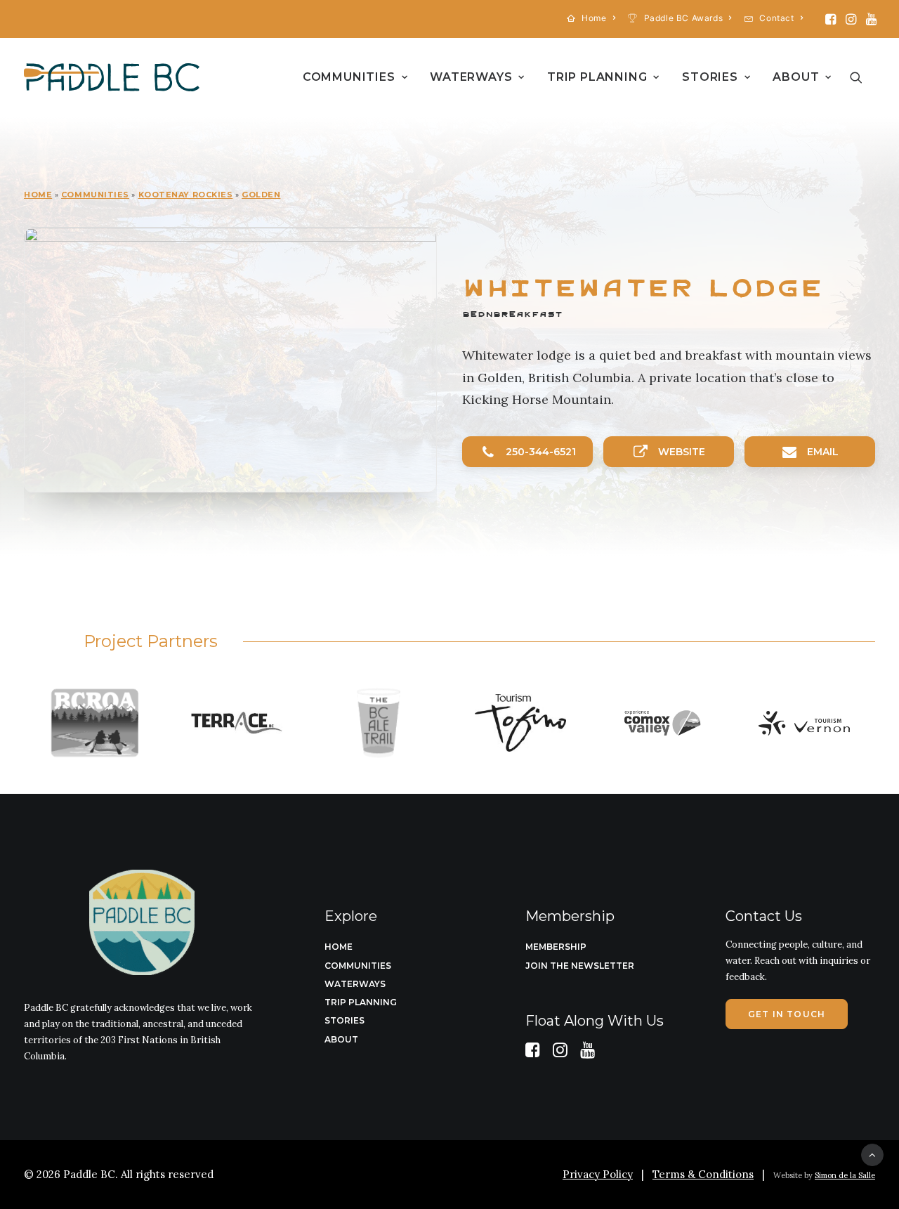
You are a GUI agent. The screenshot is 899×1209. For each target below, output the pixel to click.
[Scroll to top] (872, 1154)
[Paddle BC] (111, 77)
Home (594, 18)
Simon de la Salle (845, 1175)
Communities (349, 77)
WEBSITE (681, 451)
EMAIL (823, 451)
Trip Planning (597, 77)
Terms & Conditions (703, 1174)
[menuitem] (591, 18)
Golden (261, 195)
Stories (710, 77)
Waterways (471, 77)
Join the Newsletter (579, 965)
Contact (776, 18)
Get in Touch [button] (786, 1014)
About (796, 77)
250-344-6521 (541, 451)
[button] (830, 19)
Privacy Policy (598, 1174)
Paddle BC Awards (683, 18)
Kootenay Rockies (185, 195)
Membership (555, 946)
